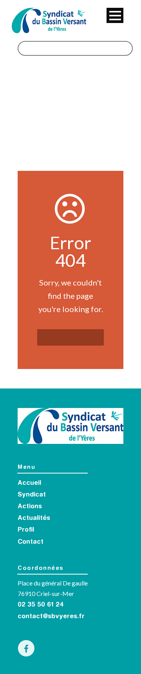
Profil (26, 530)
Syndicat (32, 495)
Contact (30, 542)
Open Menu (115, 15)
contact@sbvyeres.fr (51, 617)
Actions (30, 507)
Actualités (34, 518)
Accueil (29, 483)
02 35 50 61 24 (41, 605)
